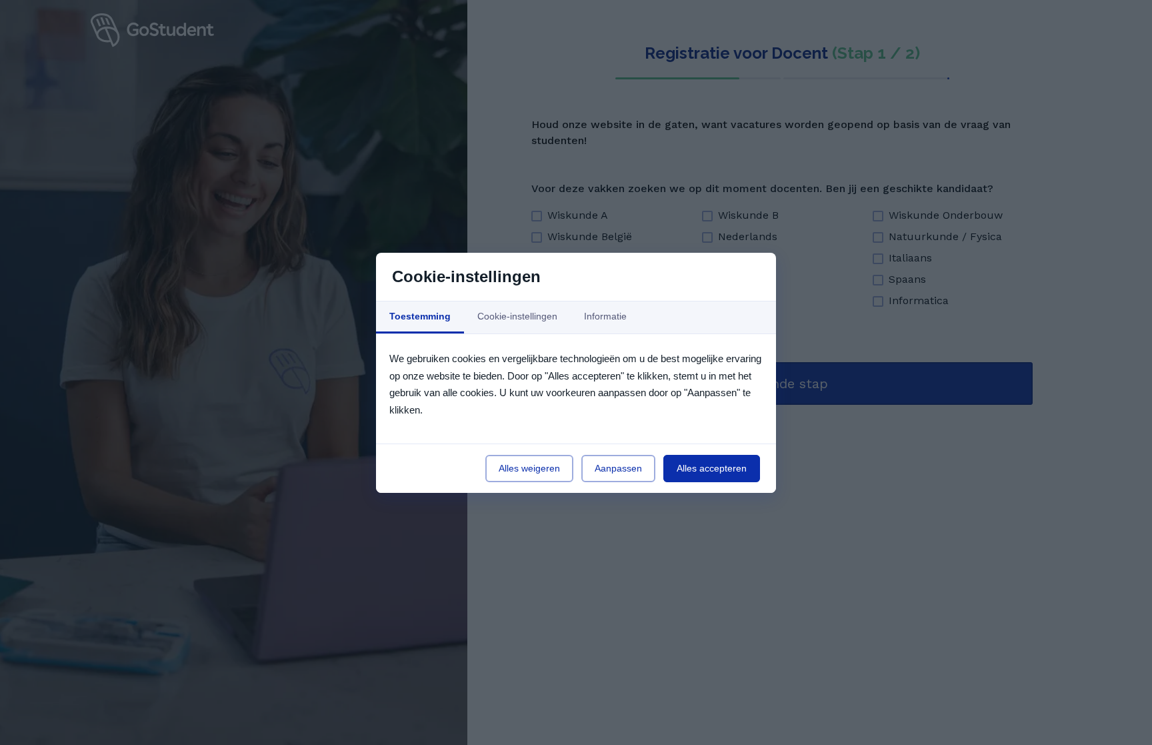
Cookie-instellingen (517, 316)
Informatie (605, 316)
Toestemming (420, 316)
